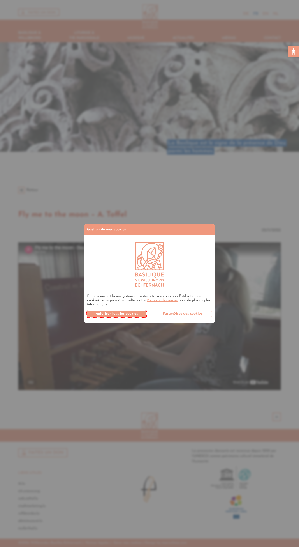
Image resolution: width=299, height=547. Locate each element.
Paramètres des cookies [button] (182, 313)
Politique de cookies (162, 300)
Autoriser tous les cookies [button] (117, 313)
